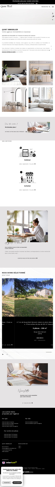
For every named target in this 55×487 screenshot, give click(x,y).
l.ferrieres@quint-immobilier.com (9, 448)
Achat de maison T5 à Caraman (10, 435)
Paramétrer (7, 482)
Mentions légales (25, 468)
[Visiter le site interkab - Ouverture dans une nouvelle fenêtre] (11, 462)
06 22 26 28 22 (5, 446)
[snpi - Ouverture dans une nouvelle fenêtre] (3, 462)
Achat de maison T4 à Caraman (10, 434)
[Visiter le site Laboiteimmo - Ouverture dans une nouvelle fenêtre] (27, 471)
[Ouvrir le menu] (53, 6)
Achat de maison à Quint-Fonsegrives (10, 426)
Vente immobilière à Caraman (31, 422)
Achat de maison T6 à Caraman (10, 437)
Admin (29, 468)
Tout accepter (17, 482)
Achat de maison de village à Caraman (10, 423)
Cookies (43, 468)
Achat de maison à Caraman (8, 422)
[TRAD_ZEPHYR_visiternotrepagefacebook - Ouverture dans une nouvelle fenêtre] (19, 447)
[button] (3, 354)
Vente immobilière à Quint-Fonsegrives (33, 423)
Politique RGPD (38, 468)
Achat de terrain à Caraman (8, 424)
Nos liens (33, 468)
